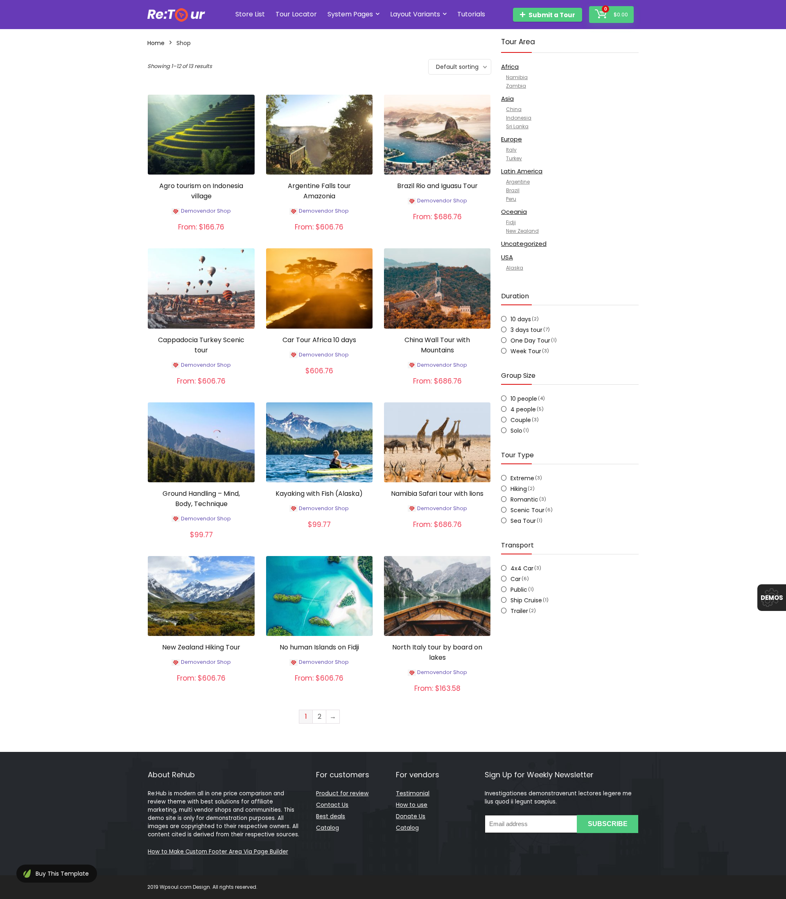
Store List (250, 14)
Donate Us (410, 816)
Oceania (514, 211)
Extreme (522, 478)
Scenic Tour (527, 510)
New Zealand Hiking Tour (201, 647)
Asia (507, 98)
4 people (523, 409)
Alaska (514, 267)
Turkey (514, 158)
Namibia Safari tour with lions (437, 493)
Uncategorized (524, 243)
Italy (511, 149)
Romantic (524, 499)
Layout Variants (415, 14)
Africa (510, 66)
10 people (523, 399)
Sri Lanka (517, 126)
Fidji (511, 222)
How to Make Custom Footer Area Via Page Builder (218, 852)
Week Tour (525, 351)
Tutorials (471, 14)
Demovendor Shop (206, 210)
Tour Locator (296, 14)
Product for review (342, 793)
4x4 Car (521, 568)
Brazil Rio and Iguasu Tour (437, 186)
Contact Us (332, 805)
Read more (201, 236)
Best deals (330, 816)
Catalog (327, 828)
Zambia (516, 85)
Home (156, 43)
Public (518, 590)
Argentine (518, 181)
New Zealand (522, 230)
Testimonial (412, 793)
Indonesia (518, 117)
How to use (411, 805)
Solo (516, 431)
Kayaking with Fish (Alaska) (319, 493)
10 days (520, 319)
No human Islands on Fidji (319, 647)
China (514, 109)
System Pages (350, 14)
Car (515, 579)
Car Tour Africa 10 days (319, 340)
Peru (511, 198)
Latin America (521, 171)
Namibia (517, 77)
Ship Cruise (526, 600)
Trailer (519, 611)
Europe (511, 139)
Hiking (518, 489)
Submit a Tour (552, 15)
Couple (520, 420)
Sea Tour (523, 521)
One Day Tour (530, 340)
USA (507, 257)
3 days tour (526, 330)
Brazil (512, 190)
